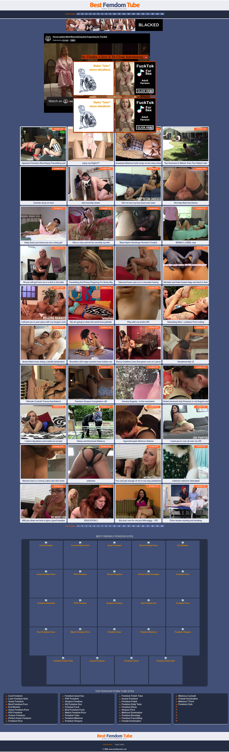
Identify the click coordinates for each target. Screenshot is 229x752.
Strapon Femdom (73, 701)
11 (119, 14)
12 (124, 14)
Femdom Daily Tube (132, 704)
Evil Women (14, 707)
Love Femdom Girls (18, 699)
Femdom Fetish (129, 701)
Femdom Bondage (131, 715)
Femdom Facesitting (132, 718)
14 (133, 14)
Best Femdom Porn (18, 704)
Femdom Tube (72, 715)
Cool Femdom (15, 696)
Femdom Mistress (74, 718)
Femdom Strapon (73, 721)
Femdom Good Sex (74, 696)
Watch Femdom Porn (75, 712)
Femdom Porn (15, 721)
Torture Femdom (16, 715)
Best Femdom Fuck (75, 710)
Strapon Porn (128, 710)
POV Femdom (15, 712)
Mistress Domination (132, 712)
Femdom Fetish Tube (132, 696)
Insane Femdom (130, 699)
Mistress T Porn (186, 701)
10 (114, 14)
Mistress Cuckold (187, 696)
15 (138, 14)
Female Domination (131, 721)
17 (148, 14)
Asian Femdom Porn (18, 710)
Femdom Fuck (72, 707)
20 (162, 14)
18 (152, 14)
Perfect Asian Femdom (19, 718)
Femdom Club (185, 704)
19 (157, 14)
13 (128, 14)
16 (143, 14)
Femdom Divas (129, 707)
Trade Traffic (119, 745)
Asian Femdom (16, 701)
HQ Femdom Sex (73, 704)
